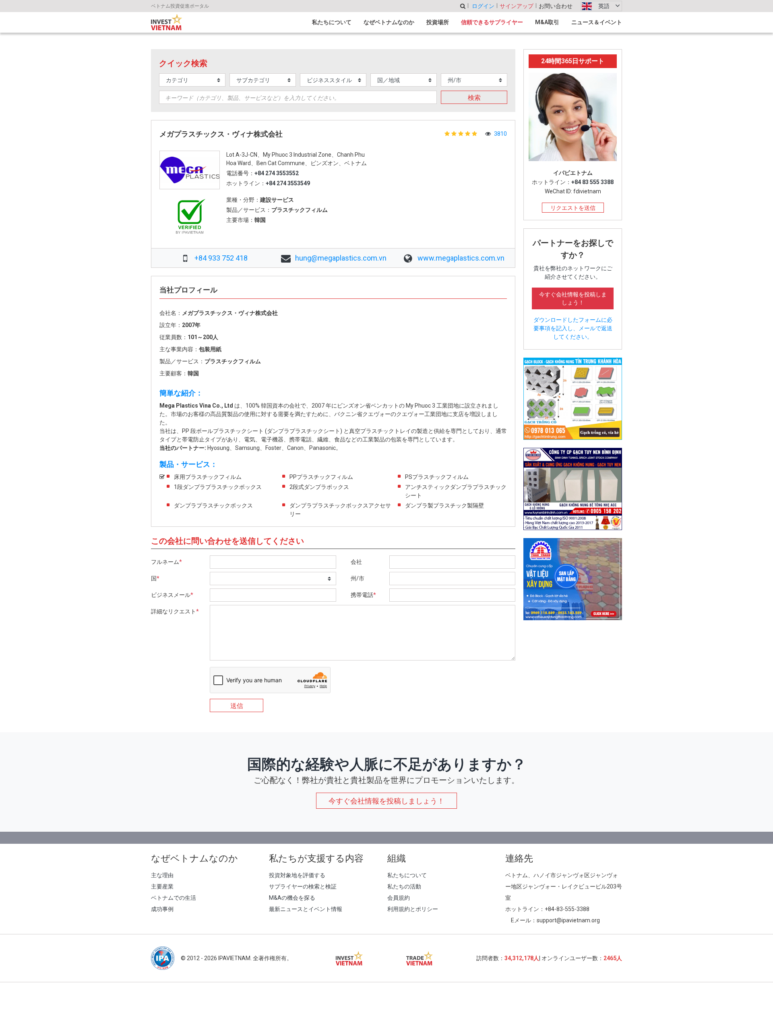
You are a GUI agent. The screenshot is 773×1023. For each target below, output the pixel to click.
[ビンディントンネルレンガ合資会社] (572, 488)
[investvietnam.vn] (349, 958)
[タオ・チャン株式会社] (572, 579)
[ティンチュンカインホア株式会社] (572, 398)
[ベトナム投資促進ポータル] (166, 22)
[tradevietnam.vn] (419, 958)
